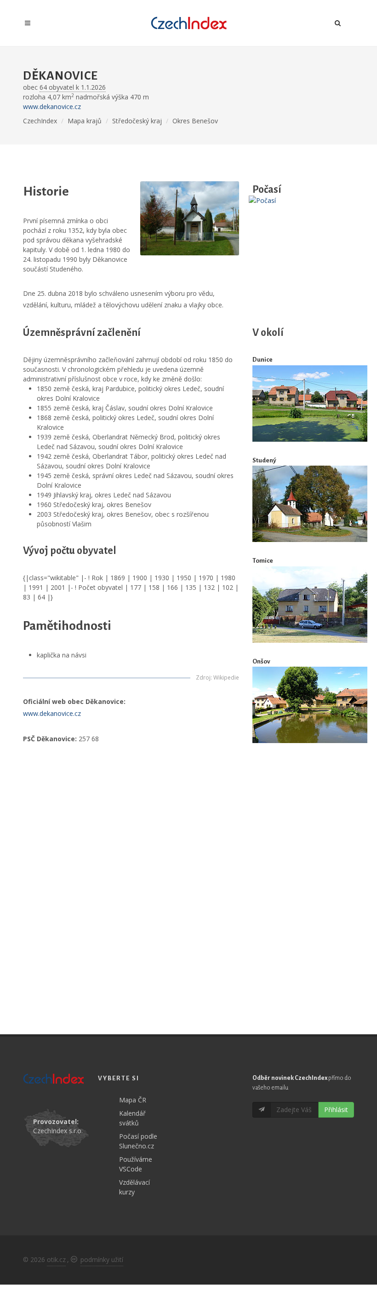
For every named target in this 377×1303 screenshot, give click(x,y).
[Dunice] (309, 403)
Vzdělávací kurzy (134, 1187)
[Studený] (309, 504)
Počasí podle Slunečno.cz (138, 1141)
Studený (264, 460)
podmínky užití (101, 1259)
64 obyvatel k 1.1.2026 (73, 87)
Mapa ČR (132, 1099)
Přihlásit (336, 1109)
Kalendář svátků (132, 1118)
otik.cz (56, 1259)
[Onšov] (309, 705)
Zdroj (203, 677)
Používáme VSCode (135, 1164)
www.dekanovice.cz (52, 106)
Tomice (262, 560)
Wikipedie (226, 677)
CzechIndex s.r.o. (58, 1130)
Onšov (261, 661)
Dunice (262, 359)
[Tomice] (309, 604)
